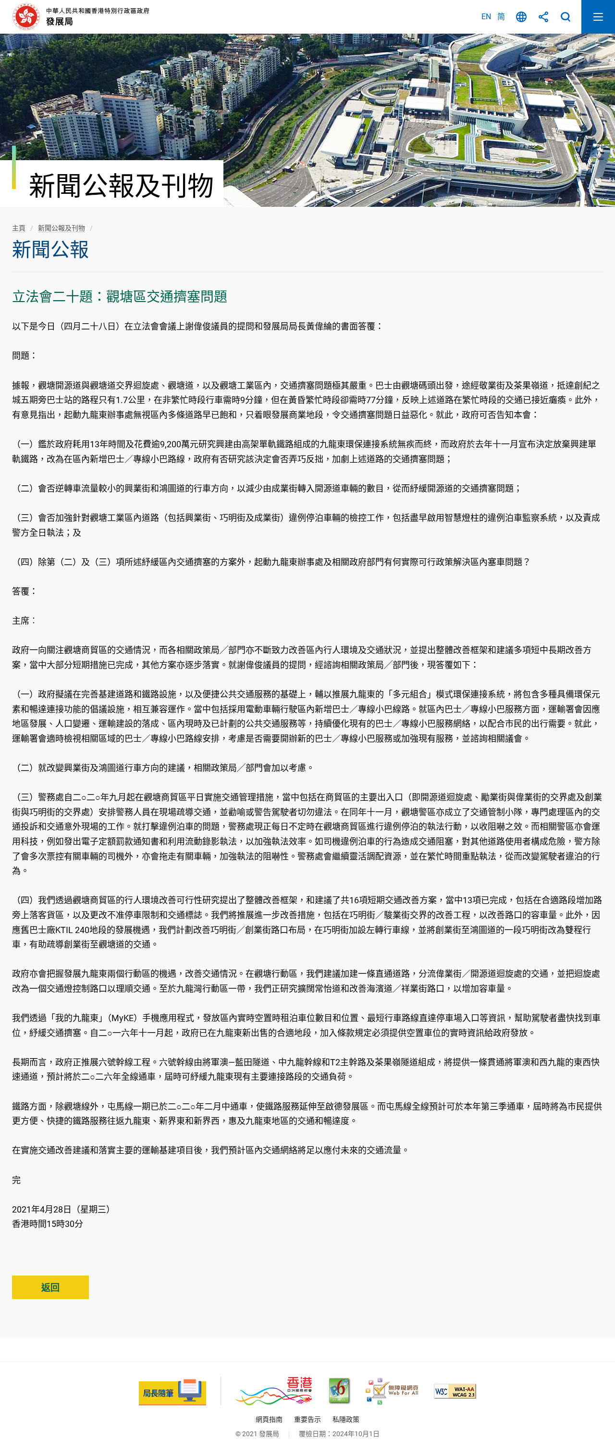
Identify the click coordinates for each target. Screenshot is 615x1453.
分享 (543, 17)
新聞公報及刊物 (61, 228)
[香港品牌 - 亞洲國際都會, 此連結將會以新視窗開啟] (273, 1391)
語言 (521, 17)
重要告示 (307, 1419)
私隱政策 (345, 1419)
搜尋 (565, 17)
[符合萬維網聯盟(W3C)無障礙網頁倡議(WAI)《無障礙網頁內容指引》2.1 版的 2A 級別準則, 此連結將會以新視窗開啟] (455, 1391)
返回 (50, 1287)
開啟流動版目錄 (598, 17)
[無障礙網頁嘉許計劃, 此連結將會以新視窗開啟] (392, 1391)
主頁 (18, 228)
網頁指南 (269, 1419)
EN (486, 16)
